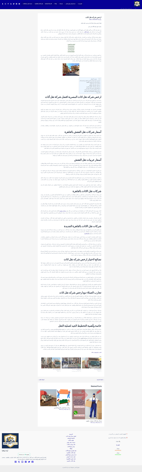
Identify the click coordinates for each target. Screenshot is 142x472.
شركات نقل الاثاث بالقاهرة (94, 85)
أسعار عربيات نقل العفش (94, 83)
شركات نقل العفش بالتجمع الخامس (62, 407)
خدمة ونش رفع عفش (70, 3)
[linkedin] (11, 4)
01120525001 (118, 454)
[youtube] (19, 4)
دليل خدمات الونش (71, 456)
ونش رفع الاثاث (71, 446)
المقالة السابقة (100, 379)
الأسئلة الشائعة (48, 3)
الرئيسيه (80, 3)
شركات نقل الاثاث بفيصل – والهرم (94, 421)
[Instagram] (26, 462)
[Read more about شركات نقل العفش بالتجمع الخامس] (55, 397)
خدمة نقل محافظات (27, 3)
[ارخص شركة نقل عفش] (51, 362)
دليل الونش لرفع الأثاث (71, 450)
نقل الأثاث (86, 31)
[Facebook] (16, 4)
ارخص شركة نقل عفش (57, 368)
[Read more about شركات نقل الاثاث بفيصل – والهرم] (87, 404)
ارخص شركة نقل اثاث (97, 368)
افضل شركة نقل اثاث (71, 436)
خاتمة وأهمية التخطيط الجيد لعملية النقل (91, 91)
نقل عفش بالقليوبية (71, 459)
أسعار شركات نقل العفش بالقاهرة (92, 82)
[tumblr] (2, 4)
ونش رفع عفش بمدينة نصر (76, 368)
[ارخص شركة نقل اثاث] (91, 362)
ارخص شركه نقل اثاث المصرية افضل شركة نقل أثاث (89, 80)
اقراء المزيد (86, 233)
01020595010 (118, 450)
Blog (56, 3)
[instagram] (5, 4)
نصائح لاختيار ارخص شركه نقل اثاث (92, 88)
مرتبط (98, 92)
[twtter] (13, 4)
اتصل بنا (118, 445)
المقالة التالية (41, 379)
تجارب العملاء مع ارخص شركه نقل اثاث (91, 89)
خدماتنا (61, 3)
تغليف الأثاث (71, 440)
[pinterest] (8, 4)
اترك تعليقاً (100, 422)
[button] (77, 4)
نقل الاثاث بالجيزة (71, 461)
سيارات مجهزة (63, 210)
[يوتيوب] (22, 462)
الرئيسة (71, 434)
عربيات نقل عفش (71, 442)
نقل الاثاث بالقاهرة (39, 3)
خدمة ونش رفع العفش (71, 454)
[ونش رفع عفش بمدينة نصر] (71, 362)
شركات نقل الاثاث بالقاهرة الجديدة (92, 86)
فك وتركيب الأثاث (71, 444)
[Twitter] (29, 462)
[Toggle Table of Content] (99, 79)
